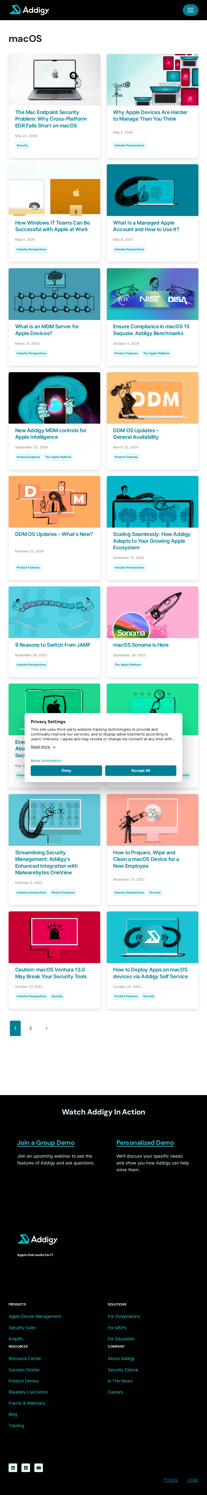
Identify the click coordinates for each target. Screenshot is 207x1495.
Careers (115, 1392)
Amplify (16, 1338)
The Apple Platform (156, 353)
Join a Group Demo (45, 1142)
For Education (121, 1338)
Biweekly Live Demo (28, 1392)
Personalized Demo (145, 1142)
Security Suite (22, 1327)
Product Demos (24, 1380)
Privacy (171, 1479)
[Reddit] (25, 1467)
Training (16, 1425)
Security (22, 145)
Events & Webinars (27, 1403)
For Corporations (124, 1316)
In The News (120, 1380)
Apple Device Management (35, 1316)
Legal (192, 1479)
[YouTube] (38, 1467)
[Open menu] (190, 10)
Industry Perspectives (129, 145)
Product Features (126, 353)
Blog (13, 1414)
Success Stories (24, 1369)
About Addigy (121, 1358)
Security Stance (123, 1369)
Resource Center (25, 1358)
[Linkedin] (13, 1467)
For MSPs (117, 1327)
